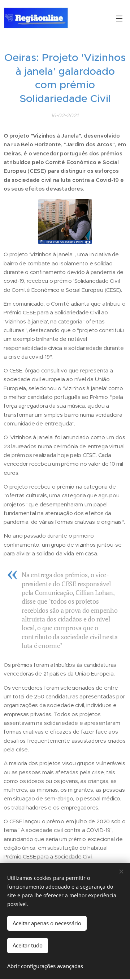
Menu (119, 18)
